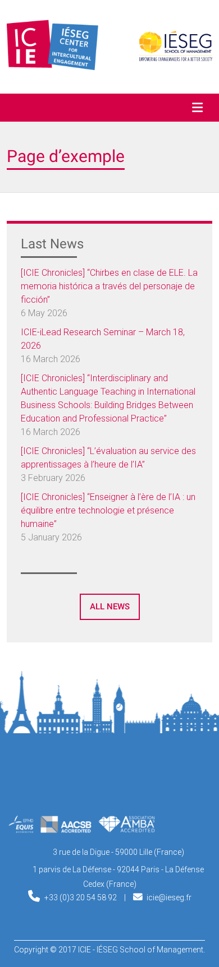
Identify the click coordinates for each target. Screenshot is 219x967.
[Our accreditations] (81, 830)
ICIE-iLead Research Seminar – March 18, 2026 (103, 339)
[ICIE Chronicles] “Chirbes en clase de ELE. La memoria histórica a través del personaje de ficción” (109, 286)
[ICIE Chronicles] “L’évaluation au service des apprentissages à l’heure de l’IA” (108, 458)
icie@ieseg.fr (169, 897)
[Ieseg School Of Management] (109, 786)
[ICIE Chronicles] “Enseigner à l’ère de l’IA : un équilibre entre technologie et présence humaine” (108, 510)
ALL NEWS (110, 607)
